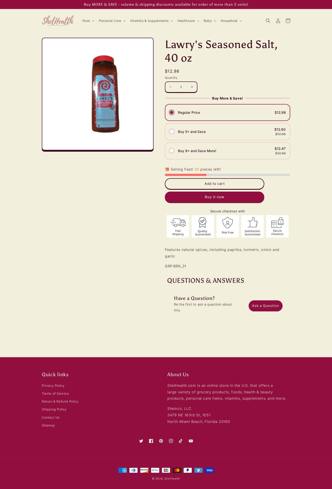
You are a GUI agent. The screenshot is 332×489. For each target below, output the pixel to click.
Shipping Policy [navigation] (54, 409)
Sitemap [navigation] (48, 425)
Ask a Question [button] (265, 306)
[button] (88, 20)
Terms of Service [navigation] (55, 393)
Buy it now (214, 197)
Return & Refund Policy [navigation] (60, 401)
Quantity (171, 77)
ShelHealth (172, 478)
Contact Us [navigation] (51, 417)
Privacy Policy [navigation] (53, 385)
